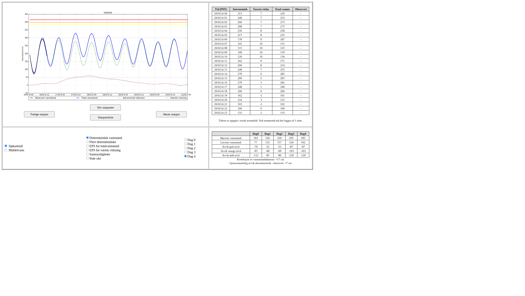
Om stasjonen (105, 107)
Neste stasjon (171, 114)
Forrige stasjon (39, 114)
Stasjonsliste (105, 117)
